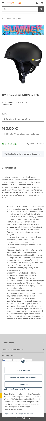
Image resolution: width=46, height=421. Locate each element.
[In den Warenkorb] (4, 40)
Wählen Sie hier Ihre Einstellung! (23, 377)
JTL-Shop (27, 418)
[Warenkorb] (41, 2)
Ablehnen (24, 384)
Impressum (8, 414)
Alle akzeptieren (23, 370)
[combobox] (23, 119)
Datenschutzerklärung (24, 414)
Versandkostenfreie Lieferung (26, 134)
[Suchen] (41, 9)
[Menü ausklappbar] (3, 1)
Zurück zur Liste (9, 18)
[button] (37, 2)
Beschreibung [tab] (9, 168)
